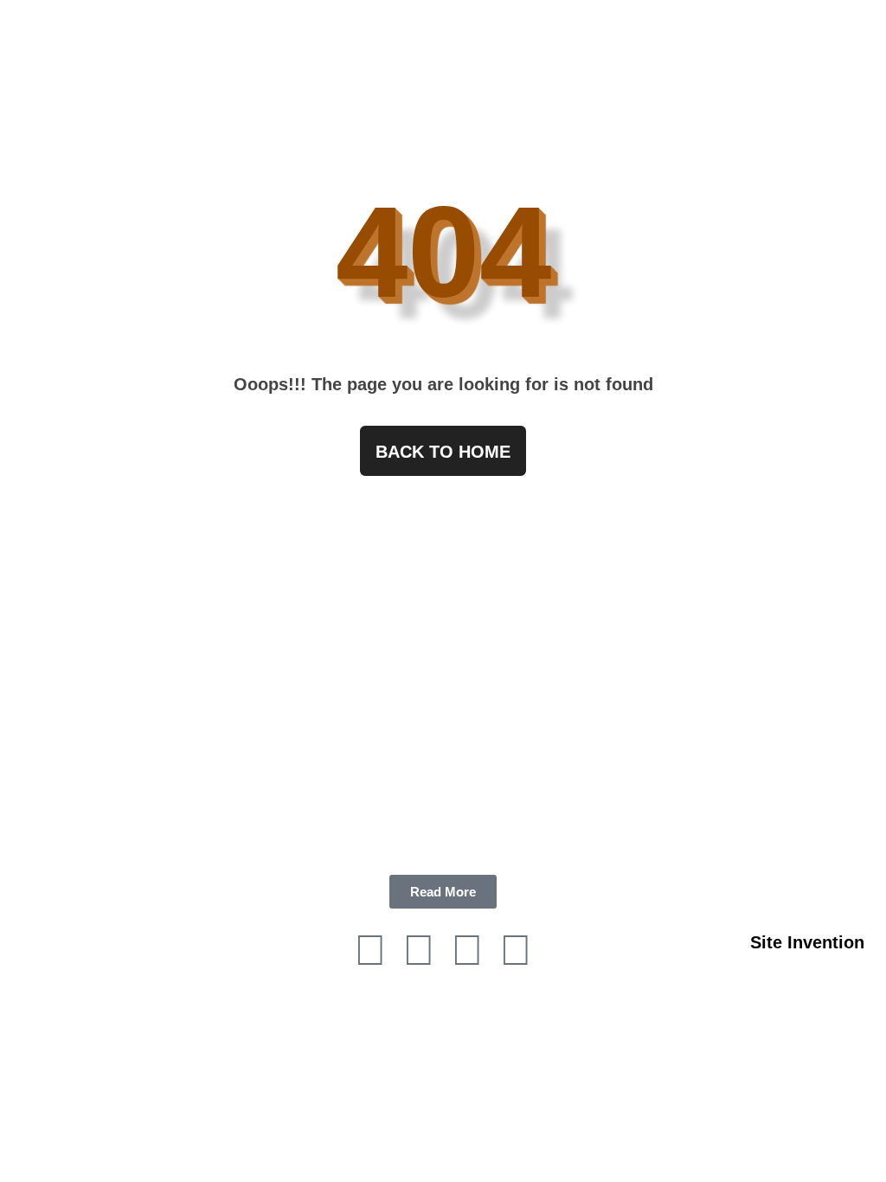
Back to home (443, 451)
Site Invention (807, 942)
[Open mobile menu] (866, 45)
